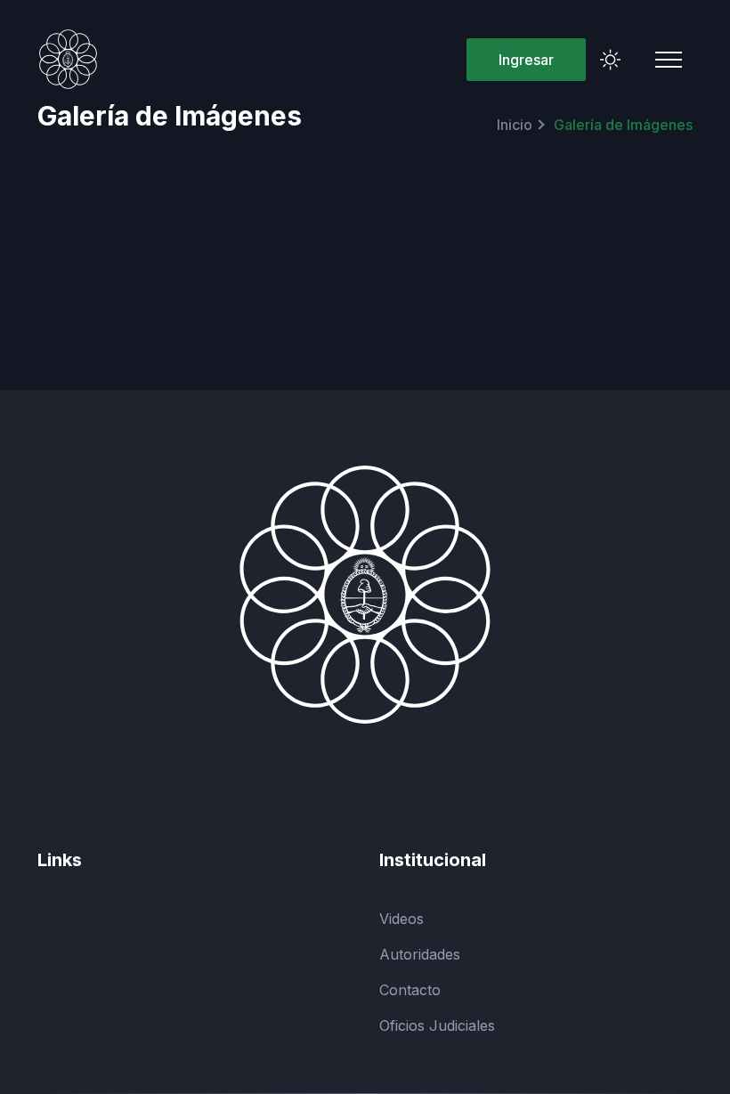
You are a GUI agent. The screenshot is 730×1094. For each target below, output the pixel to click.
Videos (401, 919)
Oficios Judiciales (437, 1025)
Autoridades (419, 954)
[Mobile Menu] (669, 59)
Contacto (410, 990)
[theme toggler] (611, 60)
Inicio (514, 125)
